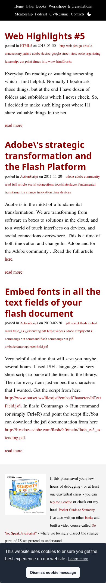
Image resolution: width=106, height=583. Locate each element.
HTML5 (26, 45)
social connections (41, 184)
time (56, 192)
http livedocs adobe (60, 330)
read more (13, 125)
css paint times (30, 61)
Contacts (78, 14)
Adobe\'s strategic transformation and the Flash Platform (48, 155)
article (87, 45)
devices (65, 192)
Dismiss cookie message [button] (53, 572)
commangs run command (22, 338)
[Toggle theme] (89, 14)
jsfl (68, 322)
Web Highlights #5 (45, 36)
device (46, 53)
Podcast (41, 14)
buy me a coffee (61, 501)
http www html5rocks (57, 61)
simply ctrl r (83, 330)
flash (83, 322)
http (62, 45)
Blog (30, 6)
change (31, 192)
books (89, 517)
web (69, 45)
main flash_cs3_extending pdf (25, 330)
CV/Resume (58, 14)
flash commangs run (54, 338)
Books (41, 6)
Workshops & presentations (70, 6)
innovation (44, 192)
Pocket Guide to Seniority (77, 509)
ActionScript (29, 176)
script (75, 322)
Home (19, 6)
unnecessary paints (18, 53)
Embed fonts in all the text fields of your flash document (53, 302)
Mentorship (24, 14)
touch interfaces (66, 184)
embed (92, 322)
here (8, 259)
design (77, 45)
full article (19, 184)
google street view (64, 53)
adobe (36, 53)
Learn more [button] (78, 558)
